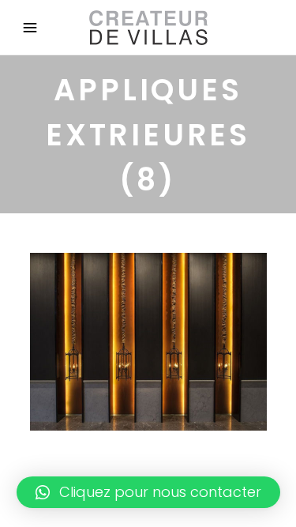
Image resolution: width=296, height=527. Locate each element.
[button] (148, 492)
